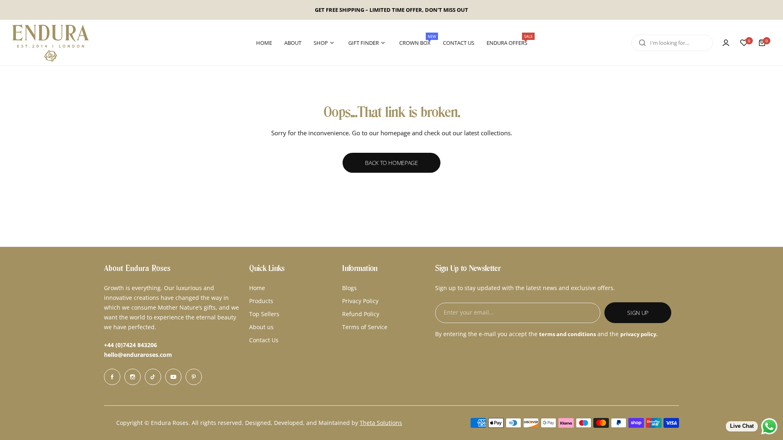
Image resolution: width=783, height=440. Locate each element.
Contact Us (264, 340)
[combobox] (672, 43)
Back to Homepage (391, 163)
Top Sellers (264, 314)
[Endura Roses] (50, 43)
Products (261, 301)
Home (257, 288)
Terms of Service (364, 327)
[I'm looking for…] (642, 43)
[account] (726, 43)
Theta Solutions (381, 423)
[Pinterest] (194, 377)
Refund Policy (360, 314)
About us (261, 327)
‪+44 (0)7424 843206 (130, 345)
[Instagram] (132, 377)
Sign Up (637, 313)
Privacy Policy (360, 301)
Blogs (349, 288)
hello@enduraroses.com (138, 355)
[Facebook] (112, 377)
